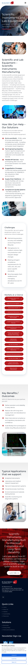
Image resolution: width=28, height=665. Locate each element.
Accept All (14, 655)
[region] (14, 654)
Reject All (14, 662)
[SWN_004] (8, 2)
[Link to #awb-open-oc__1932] (25, 3)
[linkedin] (3, 597)
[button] (3, 112)
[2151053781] (14, 202)
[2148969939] (14, 503)
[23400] (14, 43)
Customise (14, 658)
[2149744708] (14, 433)
